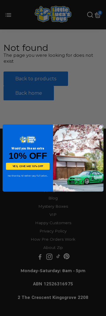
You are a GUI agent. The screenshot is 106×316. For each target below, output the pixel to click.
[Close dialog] (100, 127)
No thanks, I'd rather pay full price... (28, 175)
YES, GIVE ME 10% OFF (27, 166)
